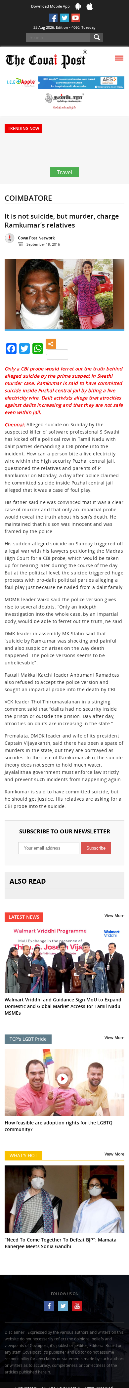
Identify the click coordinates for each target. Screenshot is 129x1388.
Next (114, 297)
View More (114, 915)
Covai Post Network (36, 238)
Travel (64, 172)
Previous (14, 297)
